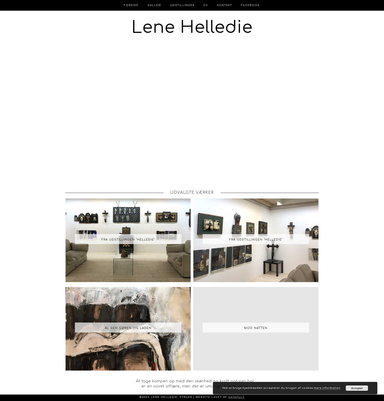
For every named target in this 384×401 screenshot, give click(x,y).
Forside (131, 5)
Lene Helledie (192, 27)
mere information (327, 388)
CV (205, 5)
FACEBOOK (250, 5)
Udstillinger (182, 5)
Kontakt (224, 5)
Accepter (357, 388)
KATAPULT (236, 397)
